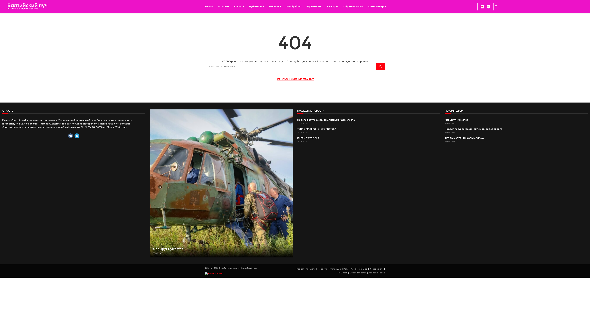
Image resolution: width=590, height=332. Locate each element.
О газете (223, 6)
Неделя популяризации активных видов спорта (326, 120)
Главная (208, 6)
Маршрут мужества (168, 249)
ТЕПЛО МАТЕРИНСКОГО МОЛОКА (316, 129)
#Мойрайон (293, 6)
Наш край (332, 6)
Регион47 (275, 6)
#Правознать (314, 6)
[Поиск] (380, 66)
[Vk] (70, 135)
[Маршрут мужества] (221, 183)
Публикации (256, 6)
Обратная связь (353, 6)
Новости (239, 6)
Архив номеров (377, 6)
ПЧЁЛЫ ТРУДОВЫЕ (308, 138)
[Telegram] (77, 135)
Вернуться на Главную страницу (295, 79)
